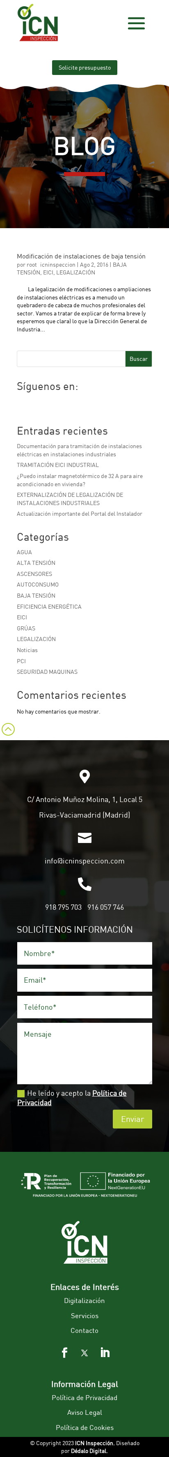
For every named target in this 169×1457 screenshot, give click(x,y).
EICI (48, 272)
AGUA (24, 551)
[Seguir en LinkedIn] (104, 1353)
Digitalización (84, 1300)
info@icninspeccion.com (85, 860)
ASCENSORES (34, 573)
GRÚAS (26, 628)
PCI (21, 660)
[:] (7, 739)
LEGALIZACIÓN (75, 272)
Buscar (139, 358)
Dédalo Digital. (89, 1450)
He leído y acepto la (72, 1097)
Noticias (27, 649)
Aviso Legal (84, 1412)
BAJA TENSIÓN (36, 595)
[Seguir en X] (84, 1353)
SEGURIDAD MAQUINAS (47, 671)
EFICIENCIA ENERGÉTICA (49, 606)
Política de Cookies (85, 1427)
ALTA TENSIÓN (36, 562)
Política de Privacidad (84, 1397)
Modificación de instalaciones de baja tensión (81, 256)
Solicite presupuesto (85, 67)
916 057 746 (105, 906)
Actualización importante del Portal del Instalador (79, 513)
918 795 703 (63, 906)
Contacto (84, 1330)
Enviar (132, 1119)
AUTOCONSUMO (38, 584)
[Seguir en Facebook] (64, 1353)
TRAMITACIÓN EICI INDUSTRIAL (58, 464)
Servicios (84, 1315)
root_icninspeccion (51, 264)
